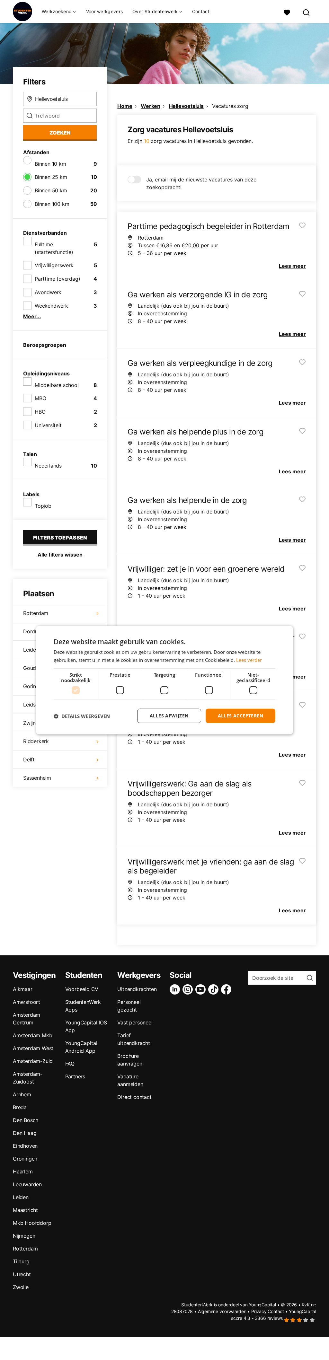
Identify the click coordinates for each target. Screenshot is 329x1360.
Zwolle (21, 1287)
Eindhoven (25, 1146)
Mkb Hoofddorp (32, 1223)
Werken (150, 106)
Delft (29, 759)
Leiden (21, 1197)
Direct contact (134, 1097)
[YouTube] (201, 989)
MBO (40, 398)
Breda (20, 1107)
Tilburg (21, 1261)
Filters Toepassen (60, 537)
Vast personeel (134, 1022)
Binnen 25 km (51, 177)
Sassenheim (37, 778)
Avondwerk (48, 292)
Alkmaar (22, 989)
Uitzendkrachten (136, 989)
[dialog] (164, 680)
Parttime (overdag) (57, 279)
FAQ (70, 1063)
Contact (200, 11)
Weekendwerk (51, 306)
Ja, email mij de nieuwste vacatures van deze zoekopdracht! (201, 183)
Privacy (259, 1311)
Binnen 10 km (50, 164)
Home (124, 106)
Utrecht (22, 1274)
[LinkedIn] (176, 989)
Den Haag (24, 1133)
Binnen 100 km (52, 204)
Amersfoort (26, 1002)
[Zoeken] (306, 12)
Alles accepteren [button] (240, 716)
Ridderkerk (36, 741)
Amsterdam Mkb (32, 1035)
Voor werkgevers (104, 11)
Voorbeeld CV (82, 989)
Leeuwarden (27, 1184)
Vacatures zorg (230, 106)
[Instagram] (188, 989)
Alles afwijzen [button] (169, 716)
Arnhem (22, 1094)
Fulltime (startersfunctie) (54, 248)
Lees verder (249, 659)
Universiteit (48, 425)
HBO (40, 411)
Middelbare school (57, 385)
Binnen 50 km (51, 190)
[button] (82, 716)
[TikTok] (214, 989)
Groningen (25, 1158)
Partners (75, 1076)
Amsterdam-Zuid (33, 1061)
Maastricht (25, 1210)
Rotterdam (35, 613)
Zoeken (60, 132)
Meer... (32, 316)
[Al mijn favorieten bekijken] (287, 12)
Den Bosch (25, 1120)
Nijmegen (24, 1236)
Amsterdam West (33, 1048)
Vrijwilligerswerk (54, 265)
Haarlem (23, 1171)
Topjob (43, 506)
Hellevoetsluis (186, 106)
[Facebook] (227, 989)
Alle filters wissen (60, 554)
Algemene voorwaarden (222, 1311)
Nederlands (48, 465)
